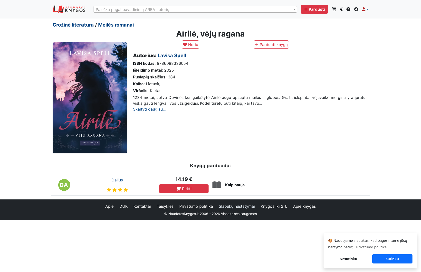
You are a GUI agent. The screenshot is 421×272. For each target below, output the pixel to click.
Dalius (117, 180)
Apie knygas (304, 206)
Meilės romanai (116, 25)
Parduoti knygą (273, 44)
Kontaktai (142, 206)
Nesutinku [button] (348, 258)
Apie (109, 206)
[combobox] (195, 9)
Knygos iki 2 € (274, 206)
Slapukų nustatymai (237, 206)
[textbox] (195, 9)
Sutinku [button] (392, 258)
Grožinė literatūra (73, 25)
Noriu (192, 44)
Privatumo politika (196, 206)
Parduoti (317, 9)
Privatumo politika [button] (371, 247)
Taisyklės (165, 206)
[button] (365, 9)
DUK (123, 206)
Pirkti (186, 188)
